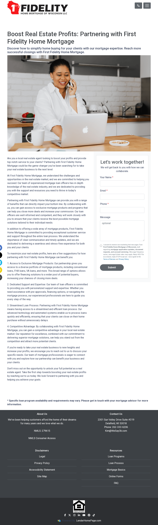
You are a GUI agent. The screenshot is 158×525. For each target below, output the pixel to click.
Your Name (106, 177)
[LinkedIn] (79, 515)
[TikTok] (94, 515)
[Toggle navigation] (147, 5)
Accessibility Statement (42, 469)
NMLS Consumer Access (42, 438)
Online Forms (116, 476)
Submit (112, 267)
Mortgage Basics (116, 469)
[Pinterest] (89, 515)
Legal (42, 456)
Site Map (42, 476)
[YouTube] (84, 515)
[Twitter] (69, 515)
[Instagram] (74, 515)
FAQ (116, 483)
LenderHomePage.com (88, 520)
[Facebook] (65, 515)
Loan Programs (116, 456)
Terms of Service (109, 259)
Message (105, 217)
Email (104, 190)
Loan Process (116, 463)
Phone (104, 203)
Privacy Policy (124, 259)
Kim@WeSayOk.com (116, 430)
